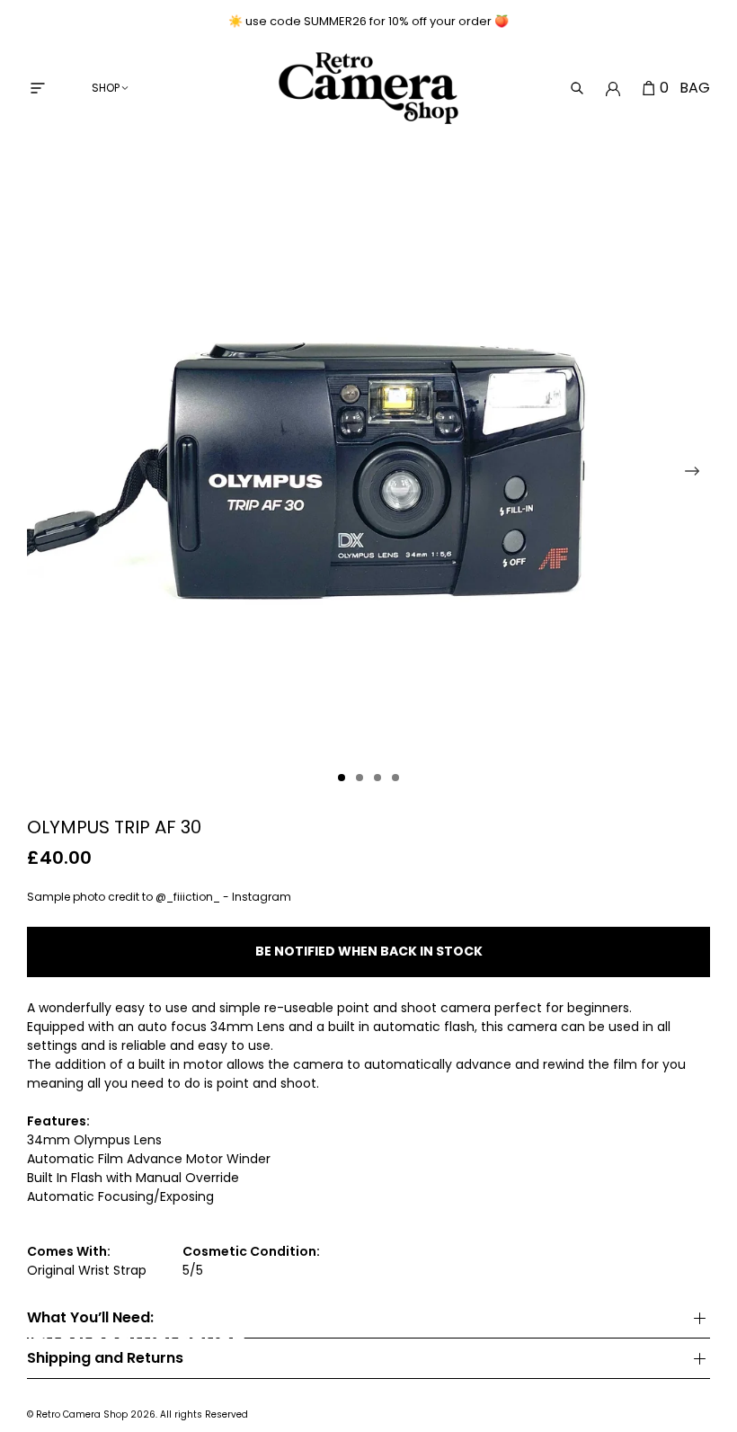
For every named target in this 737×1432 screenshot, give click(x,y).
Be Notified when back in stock (369, 951)
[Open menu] (38, 88)
